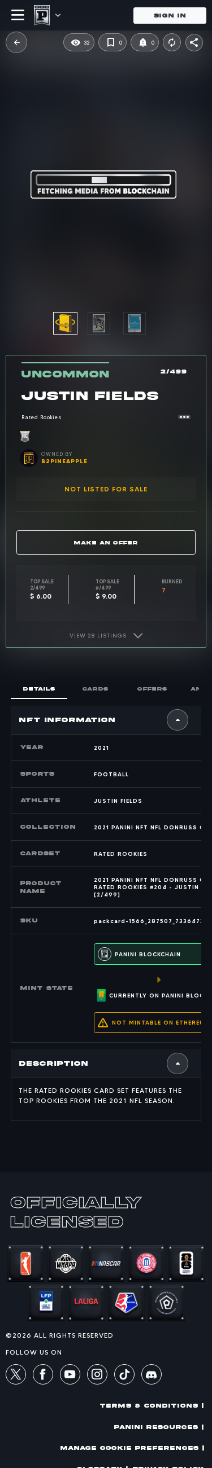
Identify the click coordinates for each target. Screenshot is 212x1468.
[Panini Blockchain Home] (41, 15)
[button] (16, 42)
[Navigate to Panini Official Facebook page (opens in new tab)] (43, 1376)
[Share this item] (194, 42)
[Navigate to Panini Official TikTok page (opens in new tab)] (124, 1382)
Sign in (170, 15)
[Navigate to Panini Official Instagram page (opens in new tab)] (97, 1376)
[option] (105, 323)
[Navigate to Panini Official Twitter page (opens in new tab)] (16, 1376)
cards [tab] (96, 688)
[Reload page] (172, 42)
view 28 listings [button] (98, 635)
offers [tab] (152, 688)
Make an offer (106, 542)
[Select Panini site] (57, 15)
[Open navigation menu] (18, 15)
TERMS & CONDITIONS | (152, 1405)
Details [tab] (39, 688)
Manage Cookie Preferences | (132, 1448)
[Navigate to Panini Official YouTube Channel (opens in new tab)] (70, 1376)
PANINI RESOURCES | (159, 1427)
